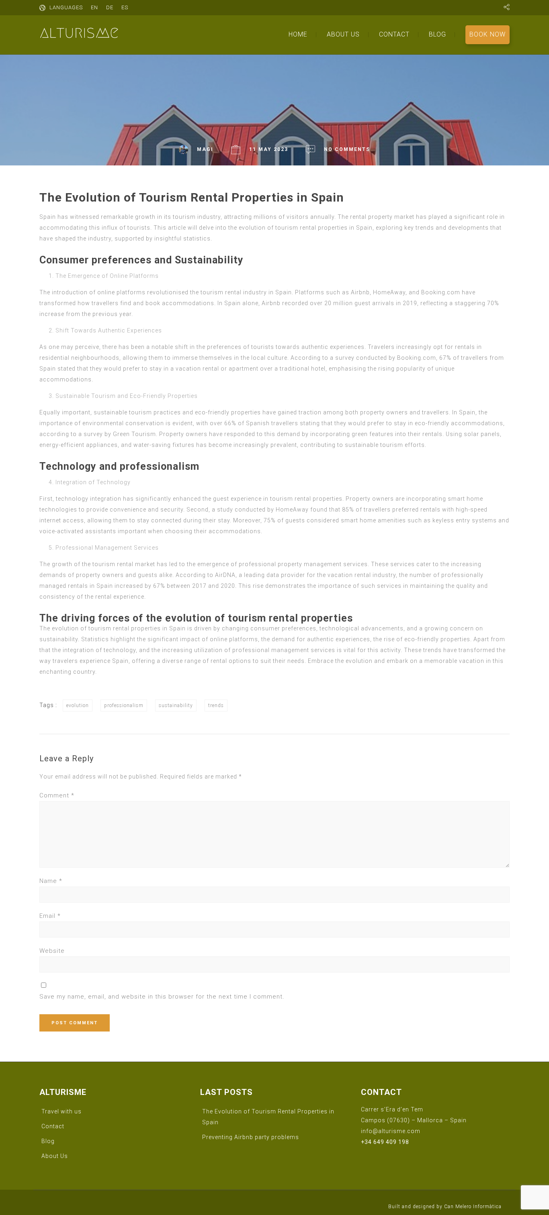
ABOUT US (343, 34)
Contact (52, 1126)
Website (52, 950)
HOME (298, 34)
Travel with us (61, 1111)
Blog (48, 1141)
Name (50, 881)
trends (216, 705)
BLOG (437, 34)
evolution (77, 705)
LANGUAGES (66, 7)
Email (50, 915)
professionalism (123, 705)
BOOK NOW (487, 34)
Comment (56, 795)
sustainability (176, 705)
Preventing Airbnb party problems (250, 1137)
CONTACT (394, 34)
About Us (54, 1156)
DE (109, 7)
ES (124, 7)
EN (94, 7)
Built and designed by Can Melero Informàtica (445, 1206)
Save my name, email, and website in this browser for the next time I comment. (162, 996)
